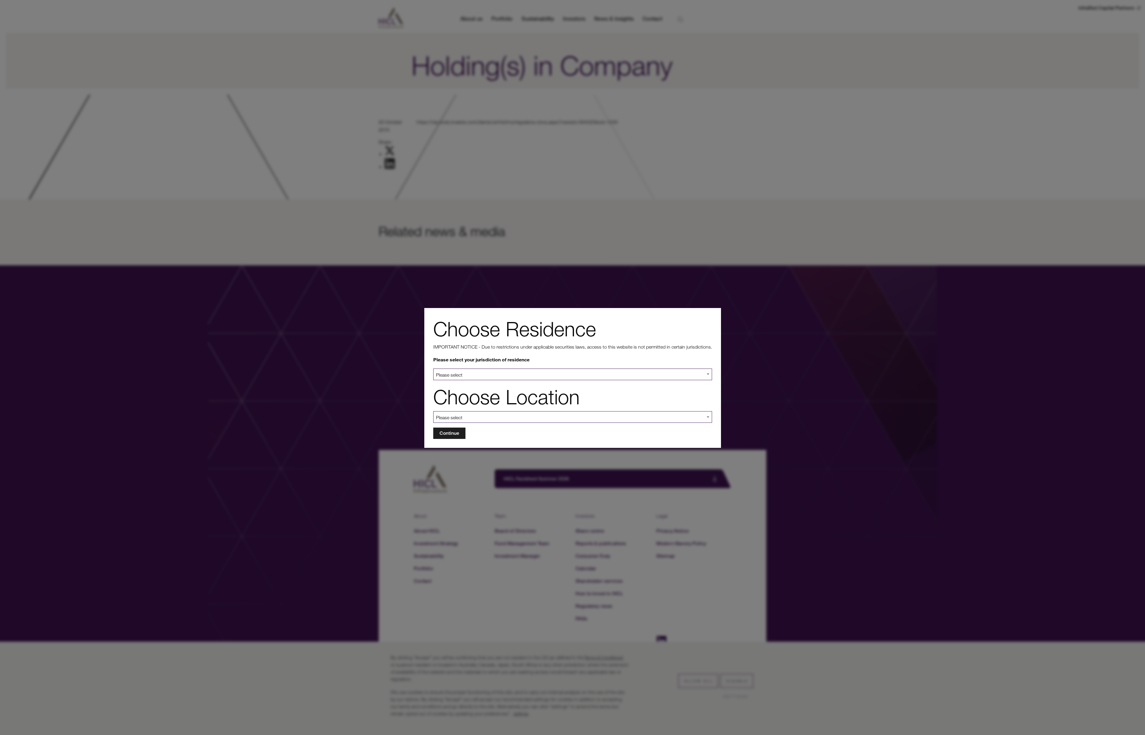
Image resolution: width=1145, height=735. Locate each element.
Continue (449, 433)
